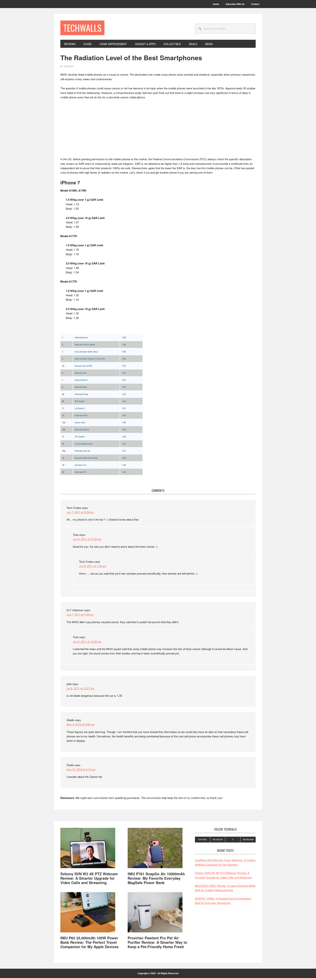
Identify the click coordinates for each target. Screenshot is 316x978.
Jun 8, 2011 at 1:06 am (92, 566)
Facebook (217, 839)
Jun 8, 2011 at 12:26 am (87, 539)
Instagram (248, 839)
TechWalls (82, 27)
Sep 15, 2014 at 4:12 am (81, 769)
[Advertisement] (158, 129)
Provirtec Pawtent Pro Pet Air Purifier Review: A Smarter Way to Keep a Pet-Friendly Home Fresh (157, 942)
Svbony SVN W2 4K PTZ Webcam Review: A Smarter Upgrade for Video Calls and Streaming (89, 878)
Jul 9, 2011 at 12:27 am (80, 688)
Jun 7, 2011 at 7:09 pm (80, 614)
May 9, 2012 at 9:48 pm (81, 724)
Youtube (202, 839)
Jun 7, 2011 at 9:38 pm (80, 512)
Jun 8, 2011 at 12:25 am (87, 641)
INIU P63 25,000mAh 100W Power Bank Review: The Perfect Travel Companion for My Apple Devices (89, 942)
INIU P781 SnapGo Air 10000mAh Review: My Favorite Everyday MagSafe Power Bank (156, 878)
